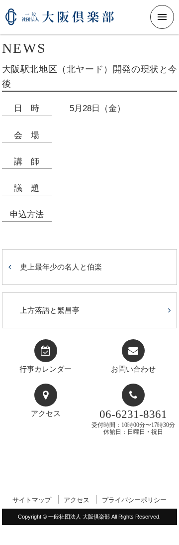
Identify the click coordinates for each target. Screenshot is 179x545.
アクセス (46, 413)
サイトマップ (31, 500)
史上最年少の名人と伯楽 (61, 267)
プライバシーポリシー (134, 500)
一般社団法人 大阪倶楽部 (59, 20)
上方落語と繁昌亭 (50, 310)
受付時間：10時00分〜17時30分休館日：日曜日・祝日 (133, 421)
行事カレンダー (45, 369)
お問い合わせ (133, 369)
